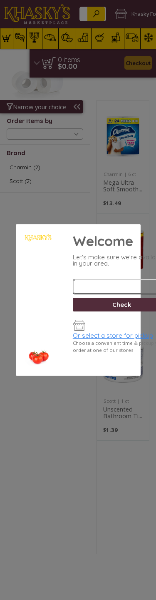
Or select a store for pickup (113, 335)
